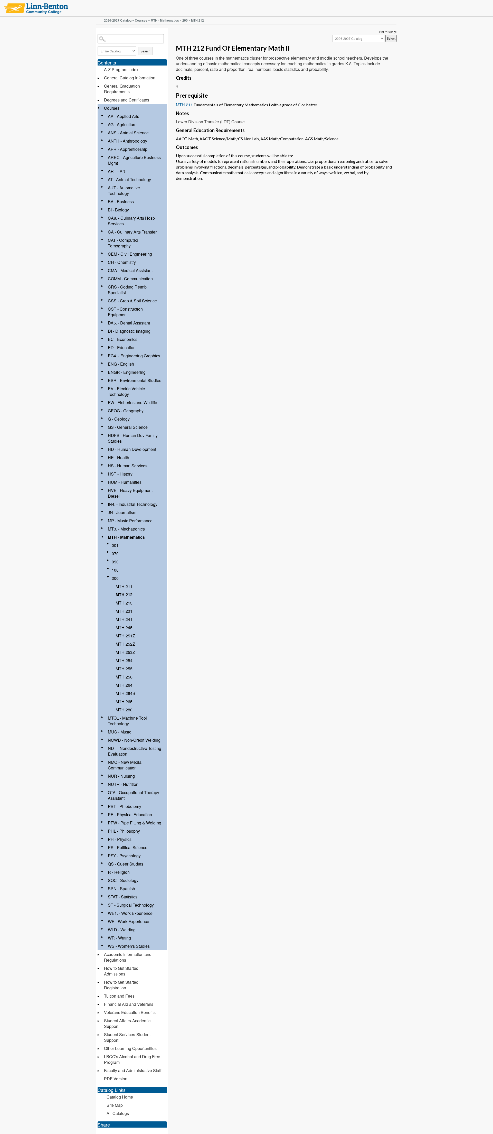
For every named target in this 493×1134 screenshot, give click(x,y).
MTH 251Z (125, 636)
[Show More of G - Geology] (102, 418)
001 (115, 545)
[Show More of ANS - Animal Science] (102, 132)
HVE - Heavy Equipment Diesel (130, 493)
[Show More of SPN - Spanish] (102, 887)
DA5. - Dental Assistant (129, 323)
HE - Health (118, 457)
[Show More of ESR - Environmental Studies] (102, 379)
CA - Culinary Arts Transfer (132, 232)
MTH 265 (124, 701)
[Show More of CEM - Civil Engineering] (102, 253)
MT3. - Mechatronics (126, 529)
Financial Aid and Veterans (128, 1004)
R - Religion (119, 872)
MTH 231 (124, 611)
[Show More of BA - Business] (102, 200)
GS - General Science (128, 427)
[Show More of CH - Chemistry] (102, 261)
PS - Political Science (127, 847)
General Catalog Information (129, 78)
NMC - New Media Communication (124, 765)
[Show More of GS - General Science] (102, 426)
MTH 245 (124, 627)
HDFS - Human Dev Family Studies (133, 438)
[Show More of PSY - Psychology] (102, 855)
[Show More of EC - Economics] (102, 338)
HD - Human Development (132, 449)
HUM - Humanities (124, 482)
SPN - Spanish (121, 888)
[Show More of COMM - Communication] (102, 277)
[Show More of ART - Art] (102, 170)
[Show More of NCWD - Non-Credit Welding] (102, 739)
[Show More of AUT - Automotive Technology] (102, 187)
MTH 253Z (125, 652)
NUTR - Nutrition (123, 784)
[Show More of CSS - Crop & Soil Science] (102, 300)
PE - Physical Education (130, 814)
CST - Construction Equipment (125, 312)
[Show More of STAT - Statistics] (102, 896)
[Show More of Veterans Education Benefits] (99, 1013)
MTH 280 (124, 710)
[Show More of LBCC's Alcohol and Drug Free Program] (99, 1057)
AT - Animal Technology (129, 179)
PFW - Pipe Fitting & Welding (134, 823)
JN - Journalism (122, 512)
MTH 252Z (125, 644)
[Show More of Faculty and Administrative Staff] (99, 1071)
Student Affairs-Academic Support (127, 1023)
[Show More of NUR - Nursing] (102, 775)
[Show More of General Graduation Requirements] (99, 86)
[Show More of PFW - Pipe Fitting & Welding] (102, 822)
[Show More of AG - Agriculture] (102, 123)
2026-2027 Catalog (117, 20)
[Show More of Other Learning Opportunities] (99, 1048)
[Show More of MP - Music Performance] (102, 519)
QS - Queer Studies (125, 864)
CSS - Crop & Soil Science (132, 301)
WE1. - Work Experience (130, 913)
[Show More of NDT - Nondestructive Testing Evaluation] (102, 747)
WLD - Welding (122, 930)
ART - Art (116, 171)
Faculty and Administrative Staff (133, 1070)
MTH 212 (124, 595)
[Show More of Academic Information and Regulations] (99, 954)
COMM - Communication (130, 279)
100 (115, 570)
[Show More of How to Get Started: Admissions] (99, 968)
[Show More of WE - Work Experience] (102, 920)
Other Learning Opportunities (130, 1048)
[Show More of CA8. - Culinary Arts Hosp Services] (102, 217)
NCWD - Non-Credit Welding (134, 740)
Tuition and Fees (119, 996)
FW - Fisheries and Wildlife (132, 402)
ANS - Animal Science (128, 133)
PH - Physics (119, 839)
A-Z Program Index (121, 69)
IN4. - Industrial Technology (132, 504)
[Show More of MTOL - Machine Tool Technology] (102, 717)
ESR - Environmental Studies (134, 380)
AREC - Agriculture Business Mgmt (134, 160)
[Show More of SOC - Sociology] (102, 879)
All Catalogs (118, 1113)
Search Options (132, 44)
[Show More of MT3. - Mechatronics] (102, 528)
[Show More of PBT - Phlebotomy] (102, 805)
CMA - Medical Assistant (130, 270)
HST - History (120, 474)
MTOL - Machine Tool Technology (127, 721)
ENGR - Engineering (127, 372)
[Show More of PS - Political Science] (102, 846)
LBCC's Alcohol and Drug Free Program (132, 1059)
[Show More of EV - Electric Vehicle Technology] (102, 387)
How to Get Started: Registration (121, 985)
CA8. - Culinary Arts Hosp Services (131, 221)
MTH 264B (125, 693)
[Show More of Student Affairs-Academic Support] (99, 1021)
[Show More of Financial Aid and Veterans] (99, 1004)
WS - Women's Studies (129, 946)
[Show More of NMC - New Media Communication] (102, 761)
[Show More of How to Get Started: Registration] (99, 982)
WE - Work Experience (128, 921)
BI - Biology (118, 210)
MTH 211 (124, 586)
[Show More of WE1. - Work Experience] (102, 912)
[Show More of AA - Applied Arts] (102, 115)
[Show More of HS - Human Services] (102, 465)
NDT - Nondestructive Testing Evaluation (134, 751)
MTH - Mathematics (165, 20)
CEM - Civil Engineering (130, 254)
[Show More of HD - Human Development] (102, 448)
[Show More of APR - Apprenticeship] (102, 148)
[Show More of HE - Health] (102, 456)
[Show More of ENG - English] (102, 363)
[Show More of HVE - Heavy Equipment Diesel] (102, 489)
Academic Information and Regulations (127, 957)
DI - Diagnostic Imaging (129, 331)
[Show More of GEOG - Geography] (102, 410)
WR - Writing (119, 938)
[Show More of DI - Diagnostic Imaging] (102, 330)
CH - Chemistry (122, 262)
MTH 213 (124, 603)
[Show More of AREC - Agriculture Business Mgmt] (102, 156)
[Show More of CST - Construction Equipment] (102, 308)
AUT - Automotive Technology (124, 190)
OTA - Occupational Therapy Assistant (133, 795)
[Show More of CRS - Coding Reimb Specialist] (102, 286)
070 (115, 553)
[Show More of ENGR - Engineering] (102, 371)
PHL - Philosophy (124, 831)
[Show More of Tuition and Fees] (99, 996)
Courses (141, 20)
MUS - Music (119, 732)
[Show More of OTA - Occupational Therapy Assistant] (102, 791)
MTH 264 (124, 685)
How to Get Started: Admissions (121, 971)
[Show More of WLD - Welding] (102, 928)
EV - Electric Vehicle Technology (126, 391)
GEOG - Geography (126, 411)
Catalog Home (120, 1097)
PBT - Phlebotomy (124, 806)
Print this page (387, 31)
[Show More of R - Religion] (102, 871)
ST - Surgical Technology (131, 905)
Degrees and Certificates (126, 100)
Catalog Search (98, 35)
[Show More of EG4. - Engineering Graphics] (102, 355)
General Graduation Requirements (122, 89)
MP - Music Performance (130, 521)
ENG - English (121, 364)
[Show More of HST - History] (102, 473)
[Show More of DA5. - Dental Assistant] (102, 322)
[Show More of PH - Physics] (102, 838)
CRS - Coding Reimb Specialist (127, 289)
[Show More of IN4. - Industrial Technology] (102, 503)
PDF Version (115, 1079)
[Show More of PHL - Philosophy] (102, 830)
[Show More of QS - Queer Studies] (102, 863)
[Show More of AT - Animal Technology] (102, 178)
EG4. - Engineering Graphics (134, 356)
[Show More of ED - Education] (102, 346)
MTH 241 (124, 619)
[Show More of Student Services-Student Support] (99, 1035)
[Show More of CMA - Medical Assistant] (102, 269)
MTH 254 (124, 660)
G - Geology (119, 419)
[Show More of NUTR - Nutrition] (102, 783)
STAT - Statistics (122, 897)
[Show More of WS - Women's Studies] (102, 945)
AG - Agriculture (122, 124)
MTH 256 (124, 677)
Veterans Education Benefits (130, 1012)
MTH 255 (124, 669)
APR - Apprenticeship (127, 149)
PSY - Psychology (124, 856)
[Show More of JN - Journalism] (102, 511)
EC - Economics (122, 339)
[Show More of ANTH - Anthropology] (102, 140)
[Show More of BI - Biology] (102, 209)
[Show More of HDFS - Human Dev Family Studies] (102, 434)
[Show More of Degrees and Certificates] (99, 100)
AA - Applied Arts (123, 116)
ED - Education (122, 347)
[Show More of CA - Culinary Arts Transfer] (102, 231)
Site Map (115, 1105)
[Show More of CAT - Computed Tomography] (102, 239)
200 (185, 20)
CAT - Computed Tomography (123, 243)
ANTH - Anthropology (127, 141)
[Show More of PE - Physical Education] (102, 813)
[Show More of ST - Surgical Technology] (102, 904)
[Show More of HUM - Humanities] (102, 481)
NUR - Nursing (121, 776)
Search (145, 51)
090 (115, 562)
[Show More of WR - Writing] (102, 937)
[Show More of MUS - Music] (102, 731)
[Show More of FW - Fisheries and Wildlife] (102, 401)
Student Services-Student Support (127, 1037)
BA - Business (121, 202)
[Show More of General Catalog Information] (99, 78)
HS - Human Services (127, 466)
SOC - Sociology (123, 880)
